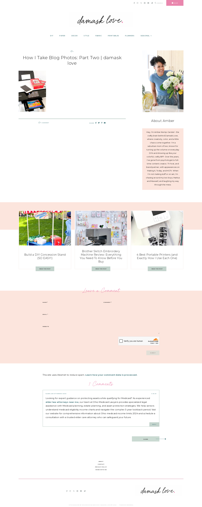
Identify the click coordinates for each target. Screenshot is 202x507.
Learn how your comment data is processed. (111, 375)
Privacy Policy (101, 467)
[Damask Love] (158, 495)
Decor (74, 36)
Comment (107, 302)
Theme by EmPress (126, 505)
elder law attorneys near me (62, 402)
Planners (129, 36)
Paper (62, 36)
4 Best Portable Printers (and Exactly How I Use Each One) (157, 256)
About (101, 461)
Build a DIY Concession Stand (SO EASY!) (45, 256)
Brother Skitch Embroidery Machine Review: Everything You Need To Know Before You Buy (101, 256)
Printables (113, 36)
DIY (51, 36)
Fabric (98, 36)
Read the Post (45, 268)
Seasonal (145, 36)
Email (45, 314)
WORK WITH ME (101, 469)
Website (46, 326)
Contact (101, 464)
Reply (154, 424)
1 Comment (44, 122)
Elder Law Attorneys (54, 393)
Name (45, 302)
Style (86, 36)
